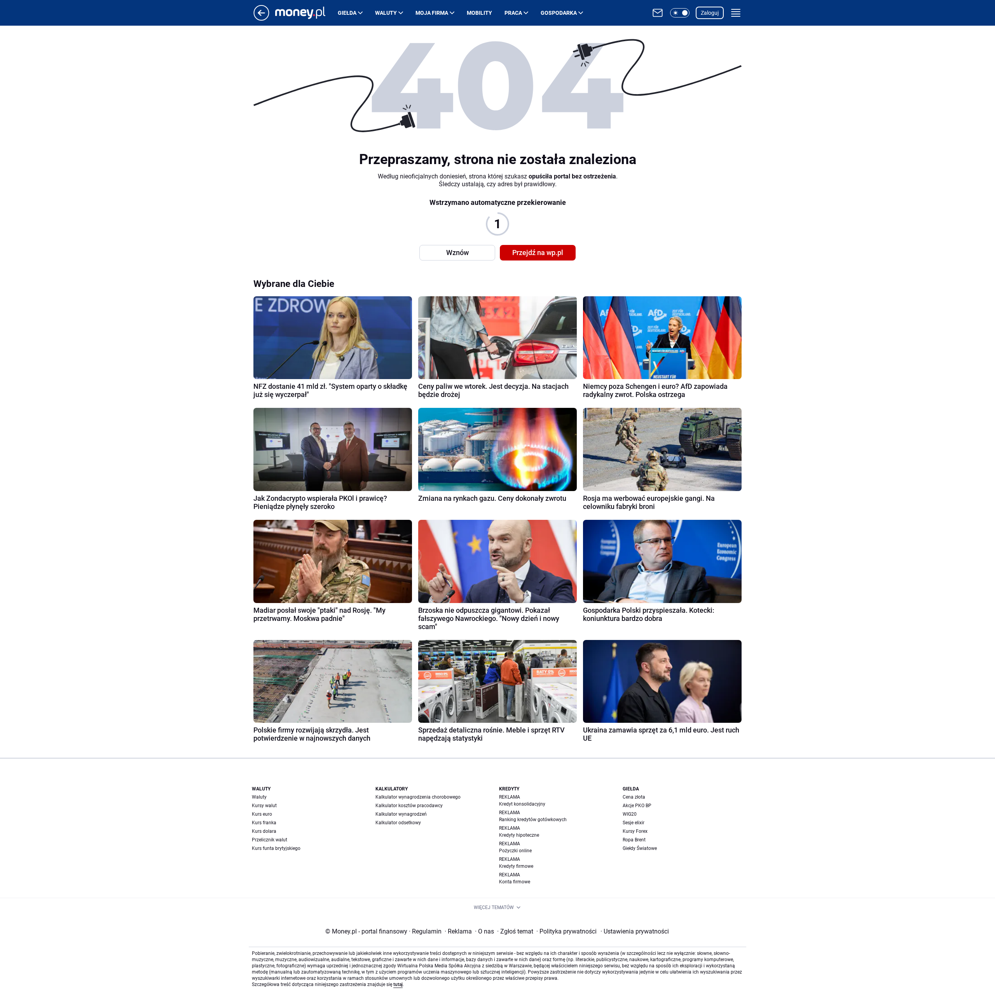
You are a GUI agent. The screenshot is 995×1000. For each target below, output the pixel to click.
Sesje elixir (633, 822)
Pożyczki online (515, 850)
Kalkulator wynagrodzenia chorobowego (418, 797)
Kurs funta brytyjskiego (276, 848)
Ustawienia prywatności (634, 931)
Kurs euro (262, 814)
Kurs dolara (264, 831)
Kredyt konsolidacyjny (522, 804)
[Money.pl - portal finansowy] (306, 13)
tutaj (398, 984)
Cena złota (634, 797)
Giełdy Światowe (640, 848)
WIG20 (630, 814)
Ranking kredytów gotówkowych (533, 819)
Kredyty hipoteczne (519, 835)
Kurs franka (264, 822)
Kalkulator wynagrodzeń (401, 814)
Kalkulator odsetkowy (398, 822)
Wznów (457, 252)
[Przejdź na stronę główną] (261, 18)
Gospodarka (559, 13)
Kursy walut (264, 805)
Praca (513, 13)
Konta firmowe (514, 882)
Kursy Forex (635, 831)
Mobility (479, 13)
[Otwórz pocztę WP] (657, 13)
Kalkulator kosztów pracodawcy (409, 805)
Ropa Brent (634, 840)
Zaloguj (710, 13)
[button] (680, 12)
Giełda (347, 13)
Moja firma (431, 13)
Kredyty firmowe (516, 866)
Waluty (386, 13)
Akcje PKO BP (637, 805)
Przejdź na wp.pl (537, 252)
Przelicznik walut (269, 840)
